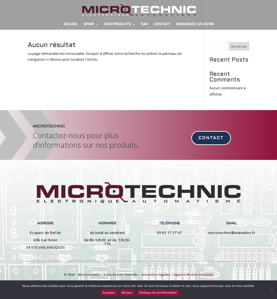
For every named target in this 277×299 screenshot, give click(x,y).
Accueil (70, 24)
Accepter (108, 292)
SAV (144, 24)
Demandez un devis (195, 24)
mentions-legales (155, 274)
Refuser (127, 292)
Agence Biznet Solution (193, 274)
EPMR (89, 24)
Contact (162, 24)
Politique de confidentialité (158, 292)
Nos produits (117, 24)
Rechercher (239, 46)
